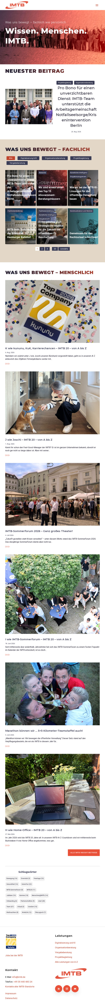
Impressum (10, 993)
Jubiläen (11, 895)
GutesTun (27, 884)
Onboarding (12, 901)
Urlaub (20, 907)
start (41, 901)
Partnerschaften (28, 901)
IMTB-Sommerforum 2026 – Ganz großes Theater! (39, 531)
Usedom (32, 907)
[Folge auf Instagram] (66, 988)
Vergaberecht (44, 219)
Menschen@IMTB (40, 895)
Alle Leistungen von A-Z (66, 962)
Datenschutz (11, 998)
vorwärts (64, 249)
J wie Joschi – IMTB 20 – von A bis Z (28, 439)
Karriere (23, 895)
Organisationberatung (65, 947)
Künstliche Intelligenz (78, 173)
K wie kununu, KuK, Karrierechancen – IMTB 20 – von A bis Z (46, 348)
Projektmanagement (78, 177)
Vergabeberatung (17, 163)
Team (10, 907)
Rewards (42, 173)
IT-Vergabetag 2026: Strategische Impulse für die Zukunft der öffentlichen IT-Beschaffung (50, 229)
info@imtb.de (18, 977)
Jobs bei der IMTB (14, 955)
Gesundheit (12, 884)
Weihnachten (12, 912)
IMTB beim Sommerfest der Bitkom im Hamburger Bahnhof (21, 233)
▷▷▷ (7, 363)
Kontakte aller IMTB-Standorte (19, 986)
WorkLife (26, 912)
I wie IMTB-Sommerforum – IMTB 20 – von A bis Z (38, 639)
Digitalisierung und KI (65, 942)
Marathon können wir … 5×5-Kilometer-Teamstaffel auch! (44, 730)
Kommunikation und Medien (81, 211)
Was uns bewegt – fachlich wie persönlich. (36, 22)
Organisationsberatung (84, 83)
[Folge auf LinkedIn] (58, 988)
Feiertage (39, 878)
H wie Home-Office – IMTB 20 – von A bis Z (33, 830)
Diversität (25, 878)
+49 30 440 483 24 (23, 981)
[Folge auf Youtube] (75, 988)
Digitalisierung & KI (29, 158)
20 (55, 249)
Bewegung (12, 878)
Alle (10, 158)
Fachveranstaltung (15, 211)
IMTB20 (31, 890)
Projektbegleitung (64, 83)
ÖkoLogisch (40, 912)
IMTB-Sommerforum (15, 890)
